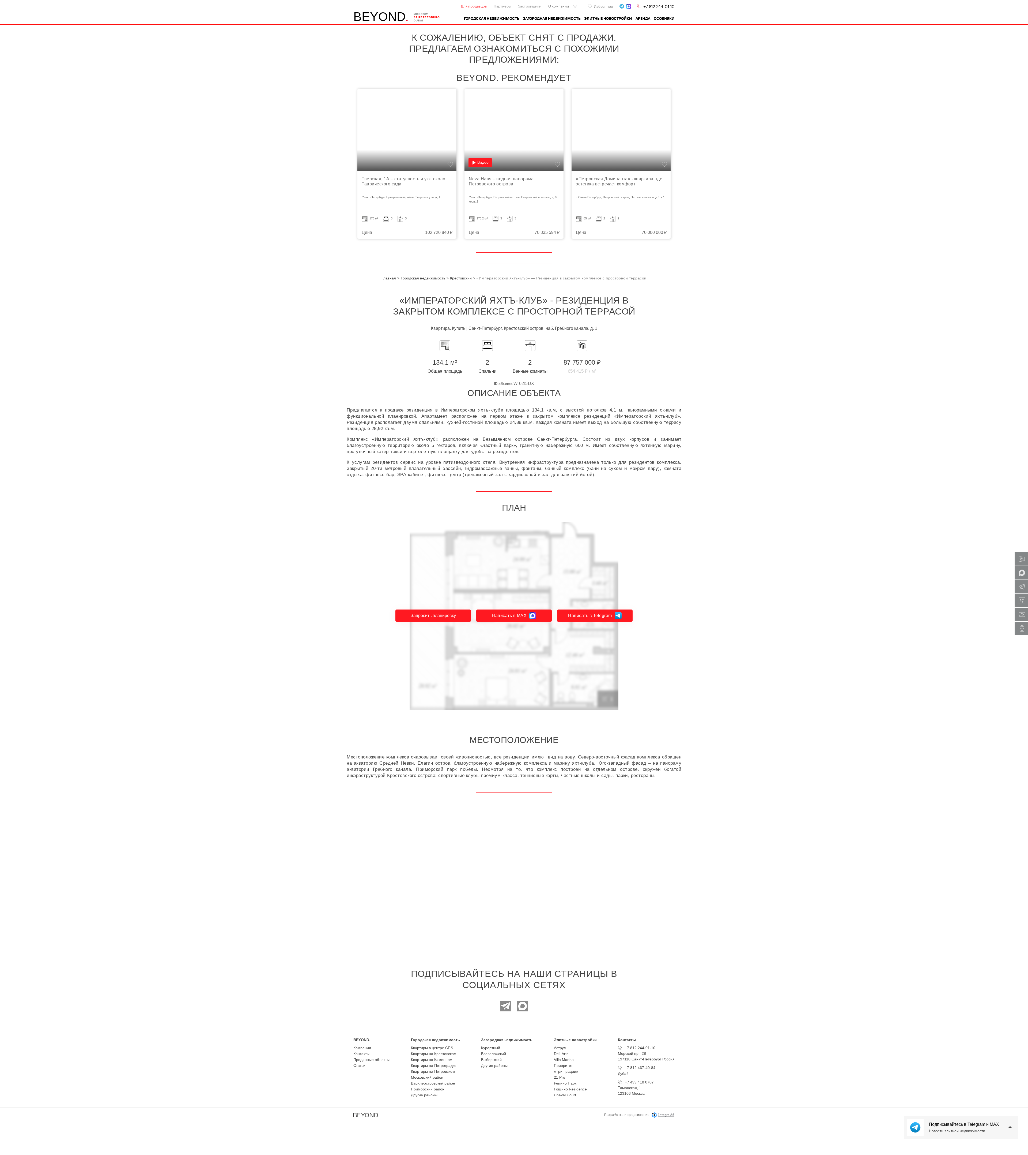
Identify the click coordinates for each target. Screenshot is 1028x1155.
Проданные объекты (371, 1059)
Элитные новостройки (608, 18)
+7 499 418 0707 (639, 1082)
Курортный (490, 1048)
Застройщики (529, 6)
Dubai (418, 20)
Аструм (560, 1048)
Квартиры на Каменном (431, 1059)
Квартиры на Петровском (433, 1071)
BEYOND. (361, 1040)
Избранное (603, 6)
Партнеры (502, 6)
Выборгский (491, 1059)
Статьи (359, 1065)
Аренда (643, 18)
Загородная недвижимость (552, 18)
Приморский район (427, 1089)
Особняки (664, 18)
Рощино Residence (570, 1089)
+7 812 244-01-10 (659, 6)
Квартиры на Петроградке (433, 1065)
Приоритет (563, 1065)
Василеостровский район (433, 1083)
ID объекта (503, 384)
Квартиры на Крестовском (433, 1054)
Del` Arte (561, 1054)
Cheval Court (565, 1095)
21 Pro (559, 1077)
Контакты (361, 1054)
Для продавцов (474, 6)
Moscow (421, 14)
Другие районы (424, 1095)
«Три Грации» (566, 1071)
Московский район (427, 1077)
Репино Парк (565, 1083)
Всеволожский (493, 1054)
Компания (362, 1048)
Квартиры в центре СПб (432, 1048)
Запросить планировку (433, 615)
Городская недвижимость (491, 18)
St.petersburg (427, 17)
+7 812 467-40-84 (640, 1068)
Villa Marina (564, 1059)
